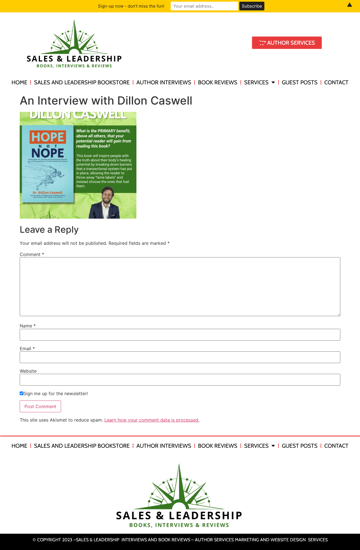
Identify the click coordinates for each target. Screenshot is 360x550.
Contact (336, 82)
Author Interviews (163, 82)
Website (28, 371)
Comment (32, 254)
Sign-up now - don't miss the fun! (131, 6)
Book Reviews (217, 82)
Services (256, 82)
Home (19, 82)
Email (27, 348)
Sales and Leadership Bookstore (82, 82)
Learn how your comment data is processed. (151, 420)
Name (28, 325)
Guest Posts (300, 82)
